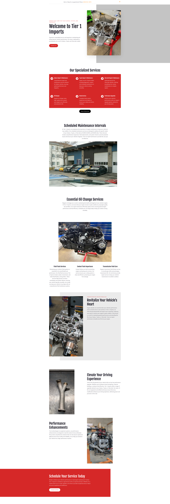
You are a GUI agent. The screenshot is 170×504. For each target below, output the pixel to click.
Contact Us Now (55, 489)
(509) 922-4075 (87, 2)
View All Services (85, 111)
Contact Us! (53, 45)
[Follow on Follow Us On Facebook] (120, 2)
